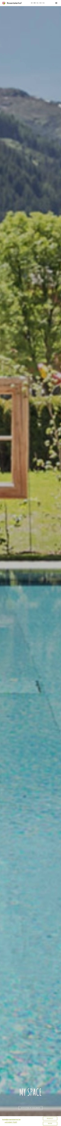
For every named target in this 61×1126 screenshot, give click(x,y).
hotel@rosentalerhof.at (11, 1119)
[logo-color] (11, 2)
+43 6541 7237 (11, 1122)
